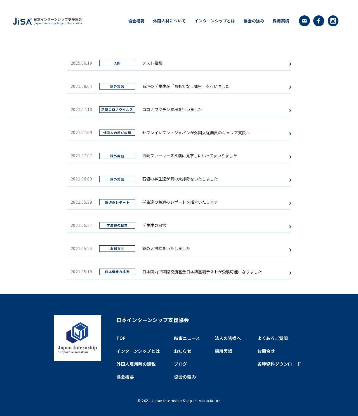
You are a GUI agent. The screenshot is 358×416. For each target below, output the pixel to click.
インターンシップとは (214, 20)
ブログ (180, 364)
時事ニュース (187, 338)
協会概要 (136, 20)
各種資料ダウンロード (279, 364)
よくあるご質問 (272, 338)
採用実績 (281, 20)
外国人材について (169, 20)
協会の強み (254, 20)
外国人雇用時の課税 (136, 364)
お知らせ (183, 351)
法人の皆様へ (228, 338)
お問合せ (266, 351)
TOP (121, 338)
